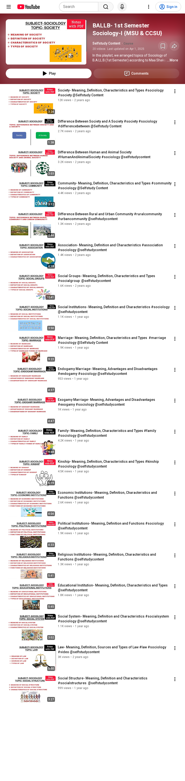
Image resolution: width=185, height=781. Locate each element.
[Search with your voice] (122, 7)
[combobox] (80, 7)
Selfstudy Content (106, 43)
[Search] (105, 7)
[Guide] (9, 7)
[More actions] (175, 91)
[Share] (174, 46)
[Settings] (149, 7)
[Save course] (163, 46)
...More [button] (172, 60)
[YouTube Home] (28, 6)
